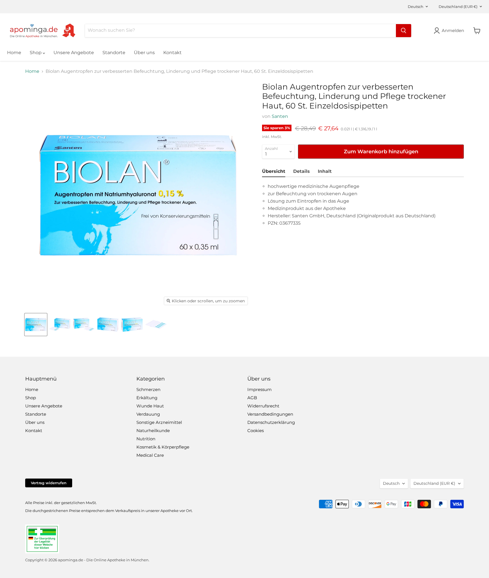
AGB (252, 397)
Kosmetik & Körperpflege (162, 447)
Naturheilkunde (153, 430)
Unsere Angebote (73, 52)
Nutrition (145, 438)
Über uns (144, 52)
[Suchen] (403, 30)
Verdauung (148, 414)
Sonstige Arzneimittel (159, 422)
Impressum (259, 389)
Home (14, 52)
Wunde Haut (150, 406)
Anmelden (453, 30)
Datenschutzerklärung (271, 422)
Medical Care (150, 455)
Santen (280, 116)
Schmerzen (148, 389)
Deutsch (415, 6)
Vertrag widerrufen (49, 483)
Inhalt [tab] (325, 171)
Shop (36, 52)
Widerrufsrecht (263, 406)
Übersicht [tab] (273, 171)
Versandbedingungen (270, 414)
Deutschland (458, 6)
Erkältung (146, 397)
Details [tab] (301, 171)
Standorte (113, 52)
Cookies (255, 430)
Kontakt (172, 52)
